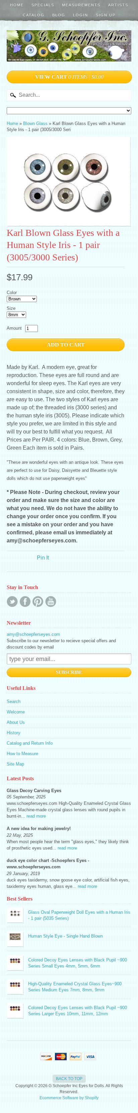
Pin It (43, 558)
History (13, 732)
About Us (16, 722)
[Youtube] (50, 601)
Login (80, 15)
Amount (14, 328)
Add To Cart (66, 344)
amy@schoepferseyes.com (33, 634)
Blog (58, 15)
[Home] (69, 54)
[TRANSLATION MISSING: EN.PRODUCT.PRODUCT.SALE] (69, 181)
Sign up (106, 15)
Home (17, 5)
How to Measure (22, 753)
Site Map (15, 764)
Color (12, 292)
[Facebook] (25, 601)
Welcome (16, 711)
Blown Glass (35, 123)
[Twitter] (12, 601)
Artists (118, 5)
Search (13, 701)
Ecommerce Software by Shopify (69, 1098)
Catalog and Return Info (30, 743)
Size (11, 308)
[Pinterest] (37, 601)
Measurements (81, 5)
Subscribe (69, 672)
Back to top (69, 1078)
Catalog (34, 15)
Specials (42, 5)
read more (36, 816)
